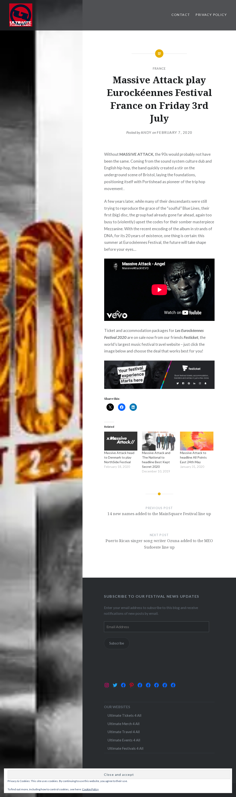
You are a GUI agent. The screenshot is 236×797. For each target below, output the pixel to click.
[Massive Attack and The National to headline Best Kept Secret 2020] (158, 441)
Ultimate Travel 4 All (123, 732)
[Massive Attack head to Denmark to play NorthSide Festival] (121, 441)
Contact (180, 15)
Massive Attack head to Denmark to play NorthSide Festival (119, 457)
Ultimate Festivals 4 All (125, 748)
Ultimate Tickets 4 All (124, 715)
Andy (146, 132)
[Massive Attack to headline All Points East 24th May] (196, 441)
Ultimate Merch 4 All (123, 724)
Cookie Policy (90, 789)
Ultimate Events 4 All (123, 740)
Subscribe (116, 643)
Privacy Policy (211, 15)
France (159, 68)
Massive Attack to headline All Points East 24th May (193, 457)
